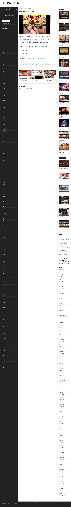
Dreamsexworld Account (63, 92)
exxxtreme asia (23, 63)
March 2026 (62, 281)
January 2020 (62, 457)
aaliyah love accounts (66, 239)
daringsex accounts (65, 247)
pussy (20, 42)
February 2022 (62, 397)
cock (20, 40)
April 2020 (61, 450)
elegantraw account (61, 257)
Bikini (3, 85)
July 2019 (61, 471)
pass (40, 64)
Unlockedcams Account (63, 204)
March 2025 (62, 308)
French (4, 184)
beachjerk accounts (63, 243)
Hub (3, 225)
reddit (53, 64)
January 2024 (62, 341)
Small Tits (4, 316)
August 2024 (62, 324)
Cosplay (4, 129)
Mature (4, 261)
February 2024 (62, 339)
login (34, 64)
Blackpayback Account (62, 104)
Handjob (4, 211)
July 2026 (61, 271)
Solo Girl (4, 324)
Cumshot (4, 136)
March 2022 (62, 394)
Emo (3, 158)
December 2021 (62, 401)
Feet (3, 177)
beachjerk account (64, 242)
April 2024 (61, 334)
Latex (3, 239)
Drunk (3, 153)
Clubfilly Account (34, 80)
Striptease (4, 338)
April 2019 (61, 478)
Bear (3, 76)
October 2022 (62, 377)
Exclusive (4, 165)
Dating (3, 143)
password (46, 64)
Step (3, 331)
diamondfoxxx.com (64, 250)
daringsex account (61, 247)
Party (3, 283)
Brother (4, 102)
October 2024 (62, 320)
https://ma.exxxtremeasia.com (40, 46)
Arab (3, 57)
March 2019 (62, 481)
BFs (3, 78)
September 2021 (62, 409)
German (4, 196)
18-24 (3, 30)
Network (4, 273)
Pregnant (4, 292)
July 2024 (61, 327)
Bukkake (4, 107)
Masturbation (5, 259)
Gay (3, 194)
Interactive (4, 232)
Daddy (3, 141)
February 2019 (62, 483)
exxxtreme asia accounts (36, 63)
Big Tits (4, 83)
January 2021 (62, 428)
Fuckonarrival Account (23, 80)
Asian (25, 8)
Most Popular (5, 268)
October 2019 (62, 464)
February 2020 (62, 454)
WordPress (7, 504)
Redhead (4, 302)
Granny (4, 203)
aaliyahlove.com (66, 236)
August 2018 (62, 498)
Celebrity (4, 117)
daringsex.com (63, 246)
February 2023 (62, 368)
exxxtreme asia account (29, 63)
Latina (3, 242)
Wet (3, 369)
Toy (3, 348)
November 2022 (62, 375)
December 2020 (62, 430)
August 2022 (62, 382)
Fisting (4, 182)
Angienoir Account (62, 216)
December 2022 (62, 373)
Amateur (4, 49)
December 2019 (62, 459)
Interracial (4, 235)
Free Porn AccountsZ (10, 3)
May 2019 (61, 476)
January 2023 (62, 370)
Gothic (4, 201)
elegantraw (66, 254)
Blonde (4, 93)
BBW (3, 71)
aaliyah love (63, 236)
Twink (3, 355)
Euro (3, 162)
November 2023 (62, 346)
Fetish (3, 179)
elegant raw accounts (66, 257)
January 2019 (62, 486)
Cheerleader (4, 122)
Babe (3, 64)
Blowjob (4, 95)
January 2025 (62, 312)
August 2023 (62, 353)
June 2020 (61, 445)
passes (43, 64)
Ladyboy (4, 237)
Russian (4, 304)
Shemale (4, 312)
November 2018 (62, 490)
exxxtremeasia (41, 63)
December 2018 (62, 488)
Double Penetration (5, 150)
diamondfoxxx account (61, 251)
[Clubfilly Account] (37, 74)
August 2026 (62, 269)
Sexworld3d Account (62, 80)
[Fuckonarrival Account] (25, 74)
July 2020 (61, 442)
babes (43, 37)
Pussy (3, 297)
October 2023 (62, 348)
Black (3, 90)
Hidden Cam (4, 220)
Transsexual (4, 353)
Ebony (3, 155)
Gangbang (4, 191)
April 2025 (61, 305)
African (4, 45)
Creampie (4, 131)
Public (3, 295)
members (37, 64)
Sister (3, 314)
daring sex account (67, 246)
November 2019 (62, 462)
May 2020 (61, 447)
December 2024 (62, 315)
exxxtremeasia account (47, 63)
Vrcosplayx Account (62, 128)
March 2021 (62, 423)
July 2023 (61, 356)
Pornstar (4, 288)
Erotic (3, 160)
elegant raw (64, 254)
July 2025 (61, 298)
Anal (3, 52)
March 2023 (62, 365)
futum (3, 189)
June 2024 (61, 329)
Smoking (4, 319)
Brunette (4, 105)
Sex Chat (4, 309)
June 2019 (61, 474)
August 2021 (62, 411)
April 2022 (61, 392)
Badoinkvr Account (62, 68)
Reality (4, 300)
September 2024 (62, 322)
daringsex (60, 246)
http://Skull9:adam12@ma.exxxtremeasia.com (36, 58)
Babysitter (4, 66)
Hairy (3, 208)
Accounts (21, 8)
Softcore (4, 321)
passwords (49, 64)
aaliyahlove (60, 236)
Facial (3, 167)
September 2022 (62, 380)
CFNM (3, 119)
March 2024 (62, 336)
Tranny (4, 350)
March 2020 (62, 452)
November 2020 (62, 433)
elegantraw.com (61, 255)
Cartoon (4, 112)
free (32, 64)
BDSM (3, 73)
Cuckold (4, 134)
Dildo (3, 148)
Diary (3, 146)
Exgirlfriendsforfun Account (48, 80)
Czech (4, 138)
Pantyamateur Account (62, 180)
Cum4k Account (61, 31)
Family (3, 172)
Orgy (3, 278)
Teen (3, 343)
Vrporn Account (61, 19)
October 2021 (62, 406)
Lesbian (4, 249)
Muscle (4, 271)
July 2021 (61, 413)
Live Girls (4, 254)
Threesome (4, 345)
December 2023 (62, 344)
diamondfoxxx (60, 250)
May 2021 (61, 418)
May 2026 (61, 276)
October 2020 (62, 435)
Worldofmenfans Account (63, 192)
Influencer (4, 230)
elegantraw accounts (61, 258)
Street (4, 336)
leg (3, 244)
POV (3, 290)
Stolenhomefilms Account (63, 228)
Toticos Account (61, 152)
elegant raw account (65, 255)
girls (49, 36)
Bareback (4, 69)
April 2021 (61, 421)
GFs (3, 199)
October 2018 (62, 493)
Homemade (4, 223)
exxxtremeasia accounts (22, 64)
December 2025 (62, 286)
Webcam (4, 367)
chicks (31, 36)
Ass (3, 61)
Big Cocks (4, 81)
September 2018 (62, 495)
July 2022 (61, 385)
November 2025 (62, 288)
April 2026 (61, 279)
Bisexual (4, 88)
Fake (3, 170)
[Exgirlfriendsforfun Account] (50, 74)
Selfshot (4, 307)
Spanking (4, 326)
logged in (25, 88)
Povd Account (61, 140)
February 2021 (62, 425)
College (4, 126)
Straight (4, 333)
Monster (4, 266)
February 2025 (62, 310)
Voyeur (4, 362)
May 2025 (61, 303)
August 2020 (62, 440)
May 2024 (61, 332)
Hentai (4, 218)
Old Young (4, 276)
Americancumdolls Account (63, 168)
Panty (3, 280)
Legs (3, 247)
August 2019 (62, 469)
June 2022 (61, 387)
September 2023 (62, 351)
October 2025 (62, 291)
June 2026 (61, 274)
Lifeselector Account (62, 43)
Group (3, 206)
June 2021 (61, 416)
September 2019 (62, 466)
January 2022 (62, 399)
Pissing (4, 285)
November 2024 (62, 317)
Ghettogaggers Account (63, 116)
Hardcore (29, 8)
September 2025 (62, 293)
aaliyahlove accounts (61, 239)
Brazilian (4, 100)
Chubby (4, 124)
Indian (3, 227)
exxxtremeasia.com (28, 64)
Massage (4, 256)
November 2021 (62, 404)
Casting (4, 114)
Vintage (4, 360)
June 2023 (61, 358)
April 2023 (61, 363)
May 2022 (61, 389)
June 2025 (61, 300)
